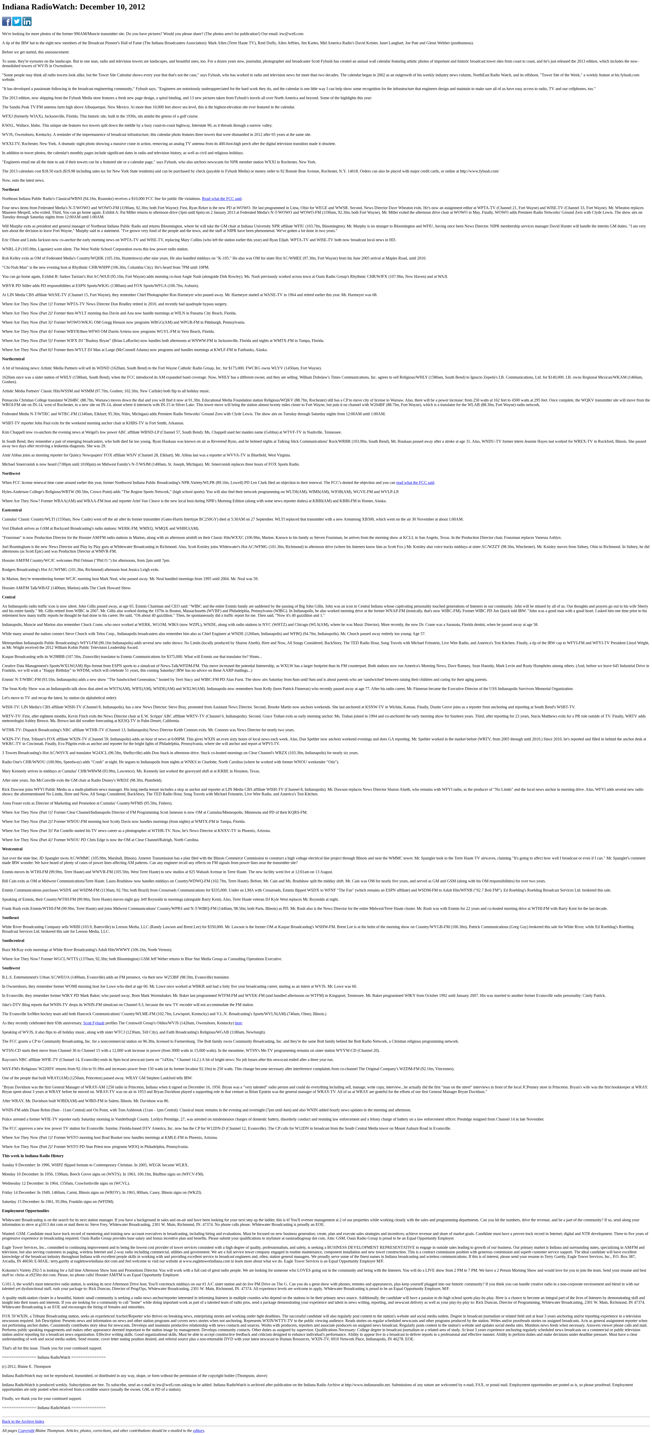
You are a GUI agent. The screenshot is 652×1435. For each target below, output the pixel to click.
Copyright (26, 1430)
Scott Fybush (93, 1023)
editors (198, 1430)
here (238, 1023)
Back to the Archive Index (23, 1421)
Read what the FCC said (221, 198)
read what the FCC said (415, 482)
